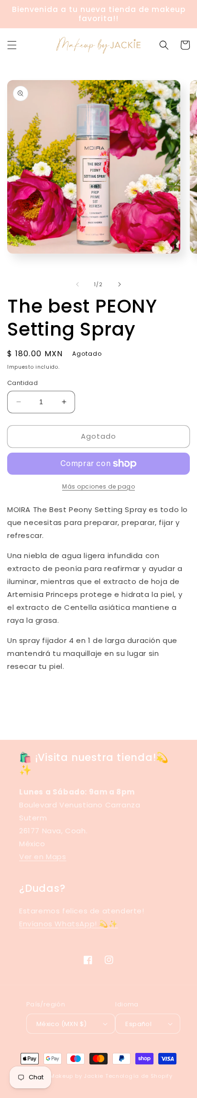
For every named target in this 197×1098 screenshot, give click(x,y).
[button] (11, 45)
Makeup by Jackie (76, 1076)
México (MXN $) (61, 1023)
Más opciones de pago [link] (98, 486)
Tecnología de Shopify (139, 1076)
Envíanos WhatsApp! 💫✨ (68, 924)
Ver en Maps (42, 857)
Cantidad (22, 382)
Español (138, 1023)
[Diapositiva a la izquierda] (77, 284)
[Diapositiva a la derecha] (119, 284)
